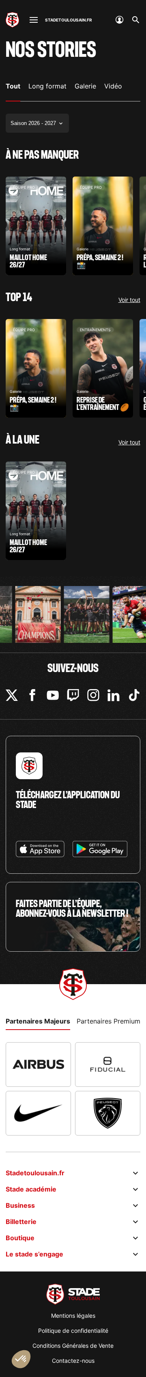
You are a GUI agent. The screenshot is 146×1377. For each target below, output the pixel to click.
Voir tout (129, 300)
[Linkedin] (113, 695)
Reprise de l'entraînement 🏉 (103, 368)
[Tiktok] (134, 695)
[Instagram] (93, 695)
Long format (47, 86)
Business (20, 1205)
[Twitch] (73, 695)
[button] (21, 1359)
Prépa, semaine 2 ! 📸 (103, 226)
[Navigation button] (33, 20)
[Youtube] (53, 695)
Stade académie (31, 1189)
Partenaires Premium (108, 1021)
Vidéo (113, 86)
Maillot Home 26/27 (36, 226)
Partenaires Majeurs (38, 1021)
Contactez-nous (73, 1360)
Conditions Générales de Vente (73, 1345)
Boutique (20, 1238)
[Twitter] (12, 695)
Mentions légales (73, 1315)
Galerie (85, 86)
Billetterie (21, 1222)
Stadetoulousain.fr (35, 1173)
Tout (13, 86)
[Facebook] (32, 695)
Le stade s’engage (34, 1254)
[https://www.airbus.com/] (38, 1064)
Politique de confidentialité (73, 1330)
